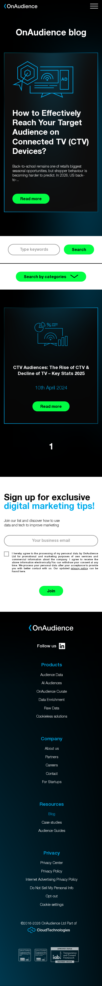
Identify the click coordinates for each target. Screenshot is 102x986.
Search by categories (45, 276)
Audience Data (51, 674)
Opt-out (52, 896)
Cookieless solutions (51, 716)
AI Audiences (52, 682)
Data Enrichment (52, 699)
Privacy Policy (51, 871)
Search (79, 249)
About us (52, 748)
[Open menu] (94, 6)
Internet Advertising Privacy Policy (51, 879)
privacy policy (79, 568)
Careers (52, 765)
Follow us (46, 645)
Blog (51, 813)
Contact (52, 773)
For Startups (51, 781)
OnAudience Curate (52, 691)
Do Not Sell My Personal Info (51, 887)
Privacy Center (51, 862)
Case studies (52, 822)
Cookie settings (51, 904)
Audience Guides (51, 830)
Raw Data (51, 708)
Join (51, 590)
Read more (51, 406)
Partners (51, 756)
